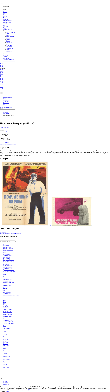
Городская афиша (8, 250)
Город (4, 13)
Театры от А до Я (8, 321)
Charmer (8, 391)
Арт (4, 25)
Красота (5, 19)
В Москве (6, 245)
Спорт (5, 23)
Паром (13, 233)
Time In (8, 38)
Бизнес (8, 41)
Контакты (9, 51)
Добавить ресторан (8, 270)
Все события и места (9, 61)
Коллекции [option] (13, 144)
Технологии (9, 48)
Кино (4, 15)
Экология (9, 46)
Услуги (5, 364)
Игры (8, 35)
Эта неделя (6, 58)
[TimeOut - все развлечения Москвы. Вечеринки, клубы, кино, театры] (3, 2)
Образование (10, 36)
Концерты (6, 100)
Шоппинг (6, 342)
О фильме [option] (2, 144)
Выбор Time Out (7, 29)
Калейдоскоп (6, 356)
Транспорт (9, 45)
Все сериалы (6, 258)
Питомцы (9, 42)
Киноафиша (6, 254)
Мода (4, 17)
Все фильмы (6, 113)
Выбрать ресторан (8, 265)
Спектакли (6, 101)
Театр (8, 33)
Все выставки (7, 292)
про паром (3, 232)
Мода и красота (10, 32)
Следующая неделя (8, 59)
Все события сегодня (6, 107)
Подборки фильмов (8, 260)
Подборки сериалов (8, 261)
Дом (7, 43)
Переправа (18, 233)
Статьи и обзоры (7, 255)
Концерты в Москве (8, 282)
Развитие (5, 306)
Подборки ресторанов (9, 271)
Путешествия (7, 22)
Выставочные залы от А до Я (11, 295)
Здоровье (5, 26)
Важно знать (6, 345)
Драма (1, 142)
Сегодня (5, 55)
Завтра (5, 56)
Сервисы (5, 344)
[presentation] (1, 93)
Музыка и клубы (7, 20)
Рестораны (6, 16)
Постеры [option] (7, 144)
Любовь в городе (8, 248)
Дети (4, 28)
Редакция (5, 381)
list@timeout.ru (31, 389)
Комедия (6, 142)
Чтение (8, 39)
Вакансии (6, 384)
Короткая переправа (5, 233)
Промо (8, 49)
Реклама (5, 382)
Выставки (6, 103)
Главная (5, 112)
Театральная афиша (8, 323)
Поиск (5, 12)
